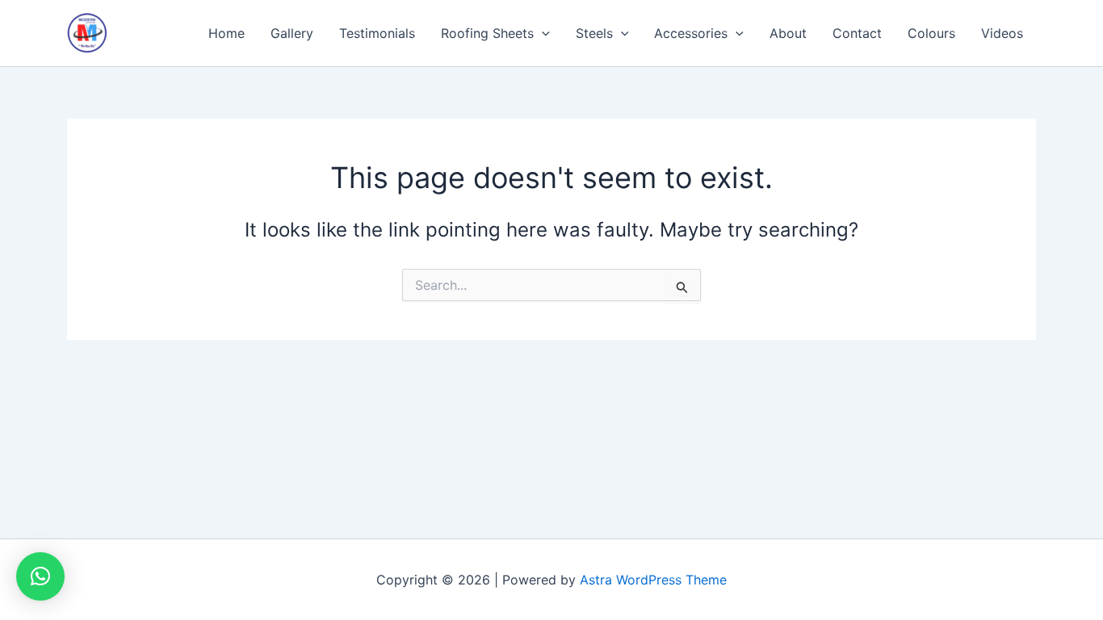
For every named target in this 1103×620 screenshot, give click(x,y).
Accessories (691, 33)
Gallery (292, 33)
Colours (931, 33)
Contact (857, 33)
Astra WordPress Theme (653, 580)
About (788, 33)
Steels (594, 33)
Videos (1002, 33)
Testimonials (377, 33)
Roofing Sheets (487, 33)
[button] (542, 33)
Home (226, 33)
